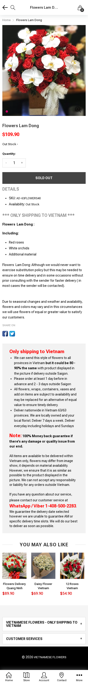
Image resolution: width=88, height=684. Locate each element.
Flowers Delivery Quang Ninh (14, 586)
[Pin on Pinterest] (19, 333)
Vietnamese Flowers (50, 657)
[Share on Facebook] (5, 333)
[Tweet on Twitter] (12, 333)
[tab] (44, 624)
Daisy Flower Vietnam (43, 586)
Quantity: (9, 153)
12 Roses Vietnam (72, 586)
